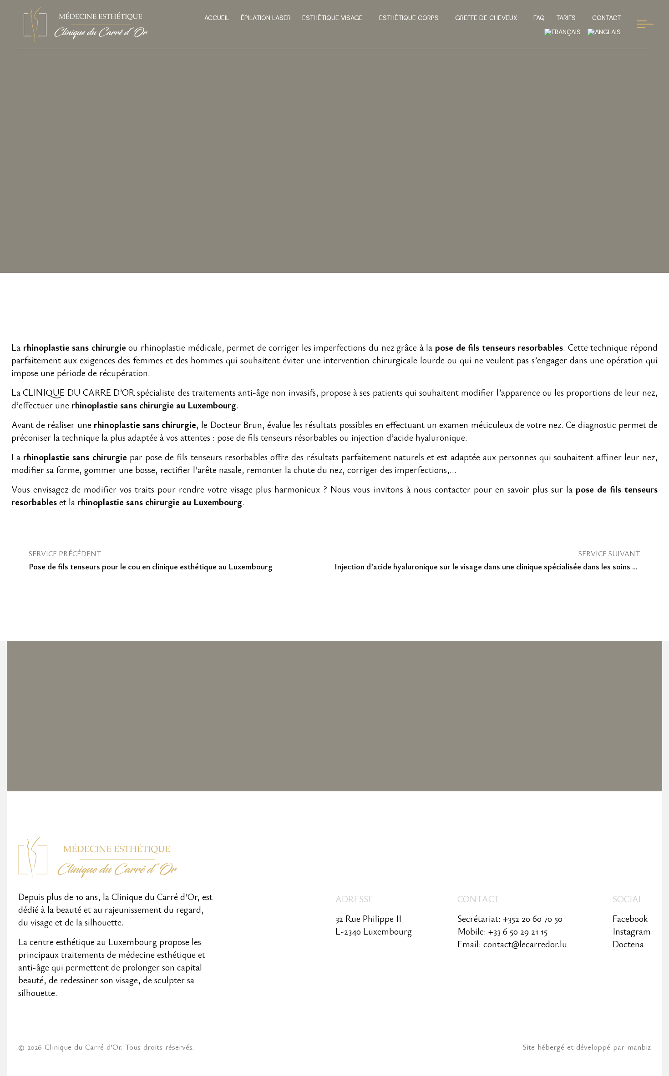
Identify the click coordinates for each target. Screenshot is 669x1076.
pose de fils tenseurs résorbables (277, 437)
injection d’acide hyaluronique (408, 437)
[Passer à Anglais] (604, 32)
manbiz (639, 1046)
